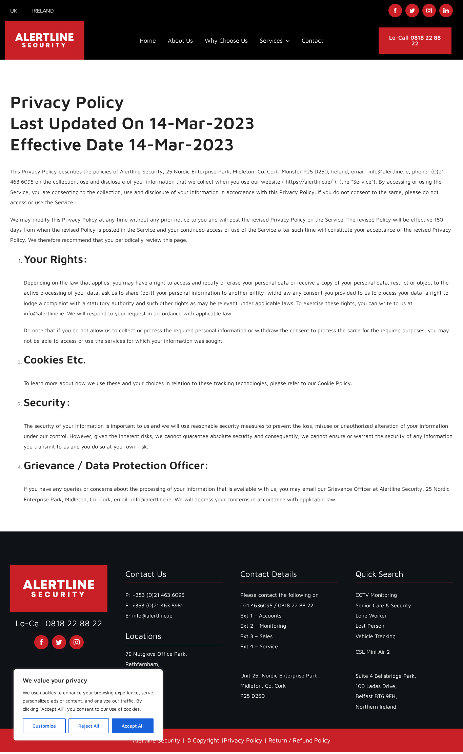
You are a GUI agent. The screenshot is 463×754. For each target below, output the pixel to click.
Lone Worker (371, 615)
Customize (44, 726)
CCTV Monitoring (376, 595)
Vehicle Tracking (376, 636)
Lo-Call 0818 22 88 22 (59, 623)
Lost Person (370, 626)
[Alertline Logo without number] (45, 24)
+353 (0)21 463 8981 (157, 605)
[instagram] (429, 10)
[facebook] (395, 10)
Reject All (88, 726)
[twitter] (412, 10)
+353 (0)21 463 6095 (158, 595)
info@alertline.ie (151, 615)
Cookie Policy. (335, 383)
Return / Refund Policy (299, 740)
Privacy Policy (243, 740)
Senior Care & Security (383, 605)
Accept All (133, 726)
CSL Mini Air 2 (373, 652)
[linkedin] (446, 10)
